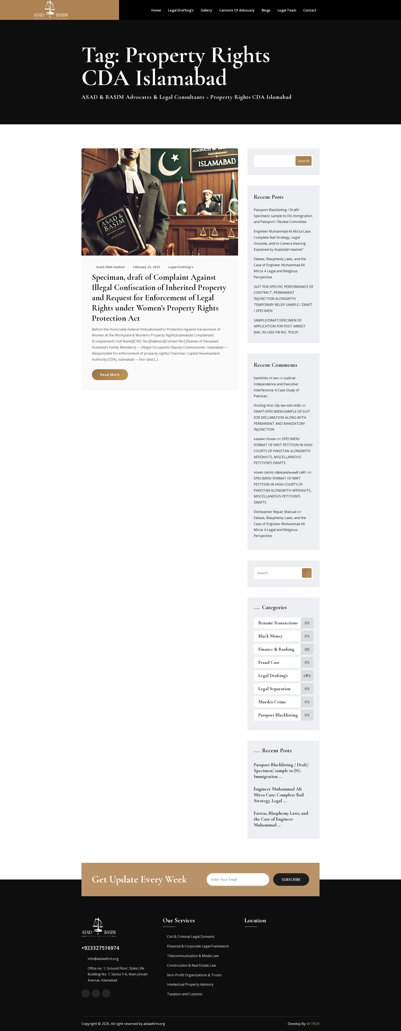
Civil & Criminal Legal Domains (190, 936)
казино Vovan (265, 439)
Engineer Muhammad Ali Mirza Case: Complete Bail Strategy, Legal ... (279, 794)
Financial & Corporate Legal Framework (198, 946)
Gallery (206, 10)
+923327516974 (100, 947)
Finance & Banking (276, 649)
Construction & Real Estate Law (191, 965)
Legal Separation (274, 688)
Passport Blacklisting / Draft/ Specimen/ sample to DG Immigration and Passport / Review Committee (283, 215)
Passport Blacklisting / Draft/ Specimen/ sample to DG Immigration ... (281, 770)
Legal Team (287, 10)
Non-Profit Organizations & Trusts (194, 975)
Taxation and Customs (184, 994)
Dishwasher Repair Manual (275, 511)
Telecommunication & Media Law (193, 955)
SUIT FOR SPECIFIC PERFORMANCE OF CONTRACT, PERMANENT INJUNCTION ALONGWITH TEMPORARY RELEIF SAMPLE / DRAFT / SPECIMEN (283, 298)
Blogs (266, 10)
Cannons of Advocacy (237, 10)
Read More (110, 374)
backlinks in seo (266, 378)
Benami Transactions (278, 623)
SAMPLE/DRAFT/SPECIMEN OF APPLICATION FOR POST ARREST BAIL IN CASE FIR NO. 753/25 (280, 326)
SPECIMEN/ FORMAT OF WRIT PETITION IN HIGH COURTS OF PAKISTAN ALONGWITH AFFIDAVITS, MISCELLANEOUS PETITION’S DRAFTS (283, 451)
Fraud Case (269, 662)
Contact (309, 10)
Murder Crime (272, 702)
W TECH (313, 1023)
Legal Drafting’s (181, 10)
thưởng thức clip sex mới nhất (277, 405)
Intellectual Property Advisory (190, 984)
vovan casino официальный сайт (280, 472)
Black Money (270, 636)
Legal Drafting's (180, 267)
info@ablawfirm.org (103, 958)
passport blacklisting (278, 715)
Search (304, 161)
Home (156, 10)
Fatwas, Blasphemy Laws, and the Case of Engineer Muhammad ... (281, 819)
